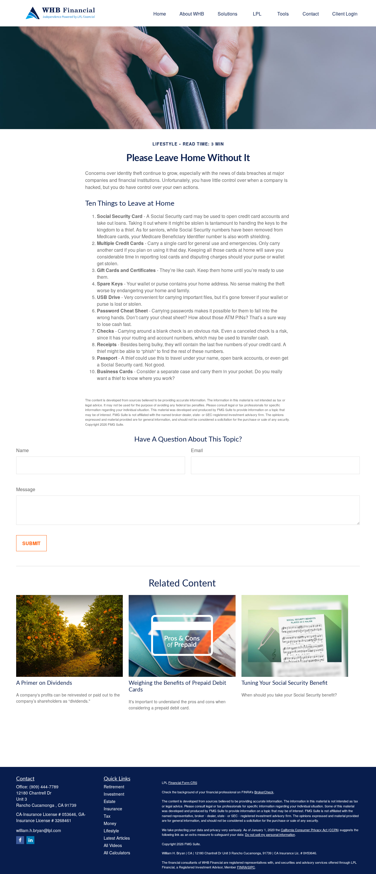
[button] (159, 13)
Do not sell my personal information (270, 834)
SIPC (251, 867)
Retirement (114, 787)
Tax (107, 816)
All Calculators (117, 853)
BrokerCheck (263, 792)
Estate (109, 801)
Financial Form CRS (182, 782)
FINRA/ (242, 867)
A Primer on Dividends (44, 683)
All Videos (113, 845)
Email (197, 450)
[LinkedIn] (30, 840)
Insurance (113, 809)
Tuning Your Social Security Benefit (284, 683)
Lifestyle (111, 831)
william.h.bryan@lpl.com (38, 830)
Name (22, 450)
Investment (114, 794)
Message (25, 489)
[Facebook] (20, 840)
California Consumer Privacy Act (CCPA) (310, 829)
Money (110, 823)
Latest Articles (117, 838)
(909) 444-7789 (43, 787)
